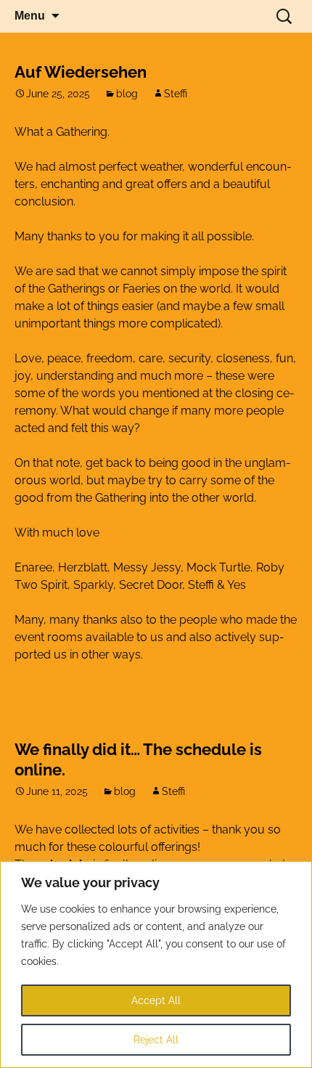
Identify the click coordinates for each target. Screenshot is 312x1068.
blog (127, 93)
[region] (156, 964)
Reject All (156, 1039)
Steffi (175, 93)
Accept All (156, 1000)
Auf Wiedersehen (81, 71)
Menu (30, 15)
